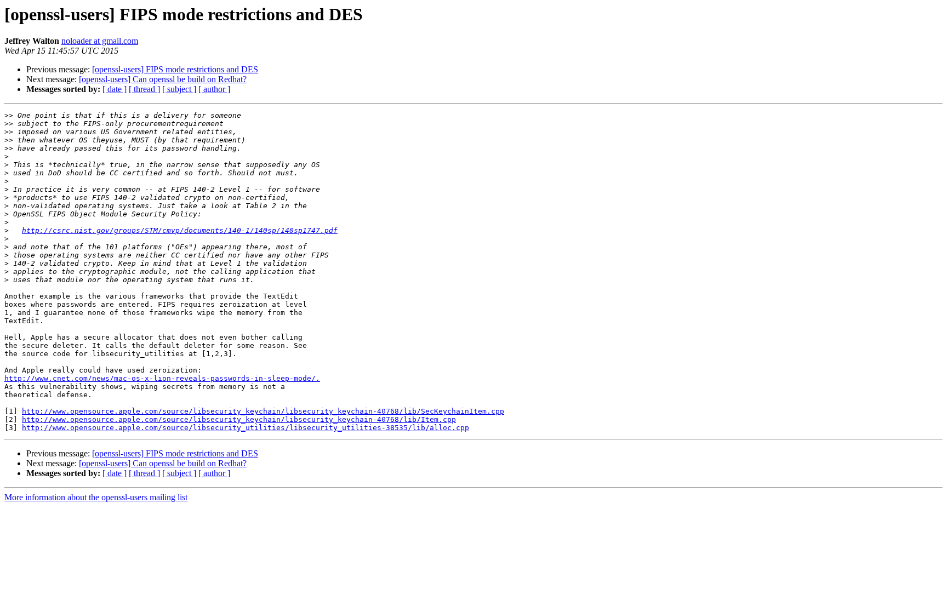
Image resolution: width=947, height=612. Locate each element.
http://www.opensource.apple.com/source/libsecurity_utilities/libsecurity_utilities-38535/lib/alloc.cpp (245, 428)
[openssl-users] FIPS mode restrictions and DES (175, 69)
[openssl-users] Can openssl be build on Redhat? (163, 79)
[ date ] (114, 89)
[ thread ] (144, 89)
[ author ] (214, 89)
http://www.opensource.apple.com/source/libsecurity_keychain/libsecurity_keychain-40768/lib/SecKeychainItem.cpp (263, 411)
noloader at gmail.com (99, 40)
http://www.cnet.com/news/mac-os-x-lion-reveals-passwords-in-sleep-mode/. (162, 378)
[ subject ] (179, 89)
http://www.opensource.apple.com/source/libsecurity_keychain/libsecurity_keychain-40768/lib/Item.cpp (239, 419)
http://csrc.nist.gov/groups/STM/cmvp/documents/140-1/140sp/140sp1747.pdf (180, 230)
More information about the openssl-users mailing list (95, 497)
